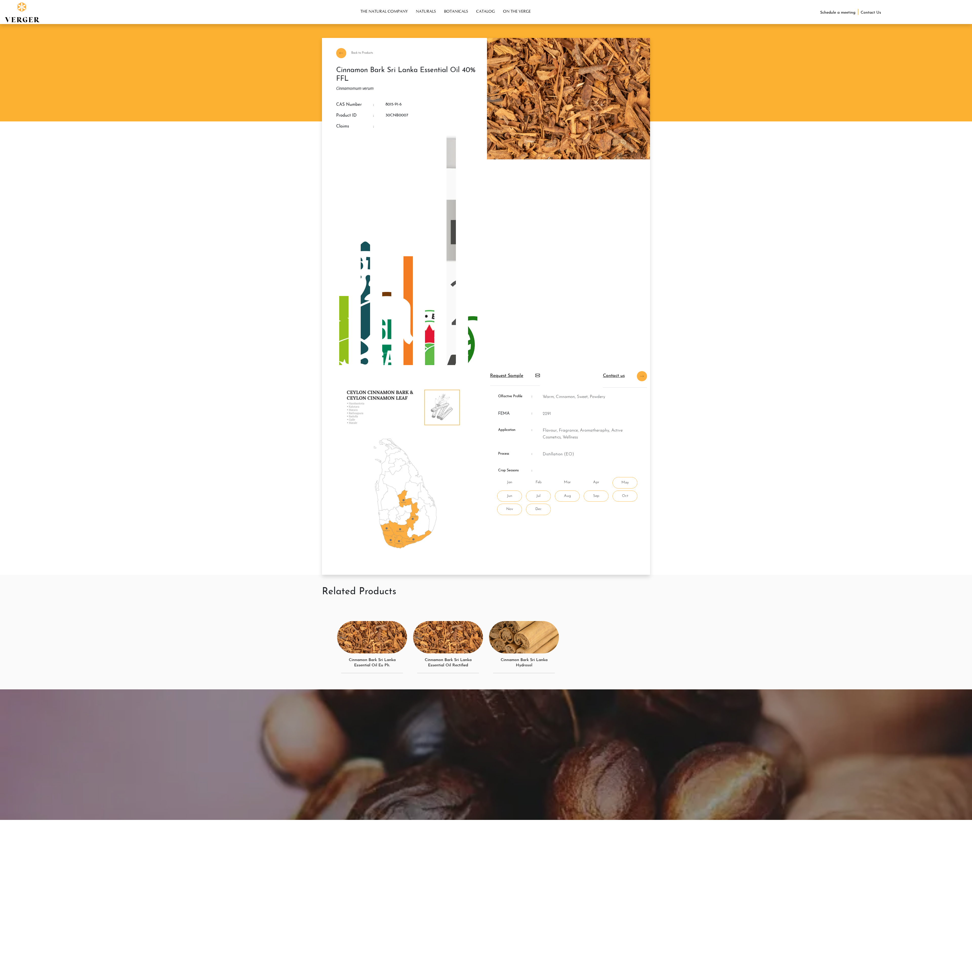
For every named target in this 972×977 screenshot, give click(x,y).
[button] (21, 11)
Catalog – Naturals (344, 871)
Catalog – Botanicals (346, 880)
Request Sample (506, 376)
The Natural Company (384, 11)
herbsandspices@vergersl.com (713, 938)
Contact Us (496, 888)
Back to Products (361, 52)
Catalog (485, 11)
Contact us (614, 376)
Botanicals (456, 11)
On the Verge (517, 11)
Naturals (426, 11)
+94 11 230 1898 (662, 974)
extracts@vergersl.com (669, 938)
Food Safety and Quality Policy (355, 888)
